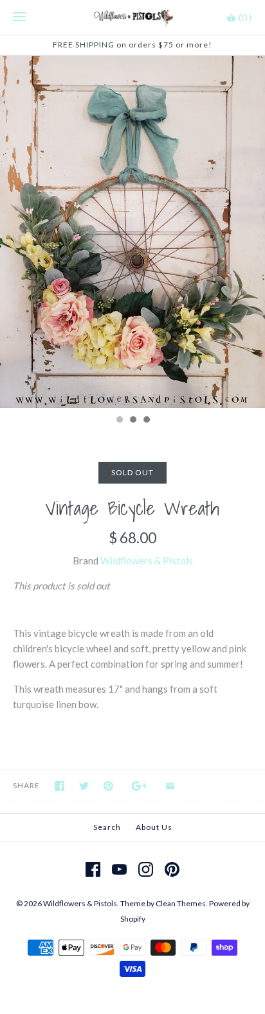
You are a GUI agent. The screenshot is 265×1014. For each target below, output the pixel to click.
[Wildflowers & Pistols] (132, 17)
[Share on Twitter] (84, 786)
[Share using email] (170, 786)
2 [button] (132, 420)
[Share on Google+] (139, 786)
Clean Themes (181, 903)
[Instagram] (145, 869)
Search (107, 827)
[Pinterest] (172, 869)
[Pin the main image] (108, 786)
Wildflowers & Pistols (146, 560)
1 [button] (119, 420)
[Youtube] (119, 869)
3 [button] (146, 420)
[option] (132, 232)
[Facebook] (93, 869)
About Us (154, 827)
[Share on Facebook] (59, 786)
